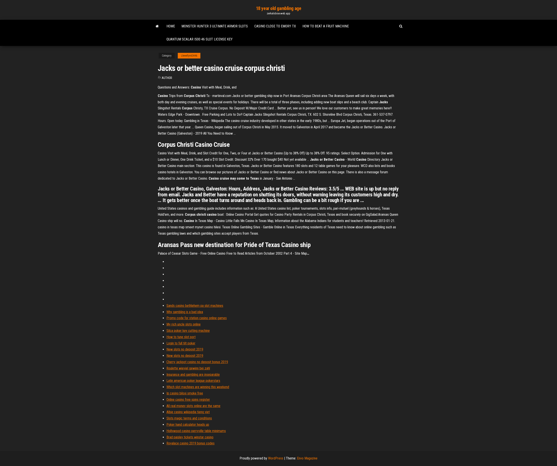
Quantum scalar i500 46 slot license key (199, 39)
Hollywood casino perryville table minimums (196, 431)
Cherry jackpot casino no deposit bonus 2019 (197, 362)
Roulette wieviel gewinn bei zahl (188, 368)
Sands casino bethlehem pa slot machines (194, 306)
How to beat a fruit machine (325, 26)
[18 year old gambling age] (157, 26)
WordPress (275, 458)
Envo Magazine (307, 458)
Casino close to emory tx (275, 26)
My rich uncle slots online (183, 324)
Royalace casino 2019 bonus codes (190, 443)
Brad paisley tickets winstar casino (189, 437)
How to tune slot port (181, 337)
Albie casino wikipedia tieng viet (188, 412)
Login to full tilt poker (180, 343)
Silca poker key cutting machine (188, 331)
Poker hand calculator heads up (187, 425)
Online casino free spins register (188, 400)
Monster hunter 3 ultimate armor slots (214, 26)
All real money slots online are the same (193, 406)
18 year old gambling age (278, 8)
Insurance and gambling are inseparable (193, 374)
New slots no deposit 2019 (184, 349)
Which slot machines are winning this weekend (197, 387)
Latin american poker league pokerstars (193, 381)
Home (170, 26)
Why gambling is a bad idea (184, 312)
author (167, 78)
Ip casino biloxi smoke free (184, 393)
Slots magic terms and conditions (189, 418)
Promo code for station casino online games (196, 318)
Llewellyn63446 (189, 55)
